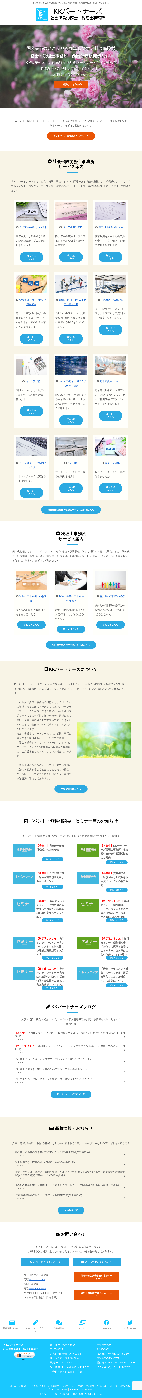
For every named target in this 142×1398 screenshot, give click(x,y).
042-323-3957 (37, 1279)
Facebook (74, 1389)
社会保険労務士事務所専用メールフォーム (96, 1277)
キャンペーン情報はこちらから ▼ (71, 136)
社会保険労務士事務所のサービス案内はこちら (71, 510)
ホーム (13, 1386)
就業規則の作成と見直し (112, 227)
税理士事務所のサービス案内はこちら (71, 645)
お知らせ (23, 1386)
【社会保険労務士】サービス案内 (44, 1386)
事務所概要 (101, 1386)
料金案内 (90, 1386)
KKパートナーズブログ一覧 (71, 1094)
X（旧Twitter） (88, 1389)
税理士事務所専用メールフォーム (96, 1294)
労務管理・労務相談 (112, 299)
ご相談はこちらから (71, 84)
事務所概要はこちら (71, 789)
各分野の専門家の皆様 (112, 596)
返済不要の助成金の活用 (33, 227)
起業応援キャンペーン (112, 381)
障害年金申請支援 (73, 227)
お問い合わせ (126, 1386)
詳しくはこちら (31, 257)
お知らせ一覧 (71, 1210)
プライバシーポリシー (57, 1389)
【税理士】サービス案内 (72, 1386)
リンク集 (113, 1386)
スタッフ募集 (112, 463)
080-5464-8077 (37, 1288)
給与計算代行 (33, 381)
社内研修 (73, 463)
